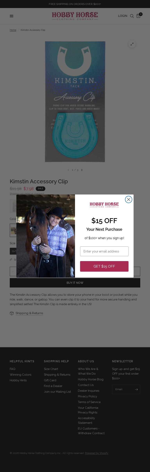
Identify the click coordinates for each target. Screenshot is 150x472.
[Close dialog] (128, 199)
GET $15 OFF (104, 266)
